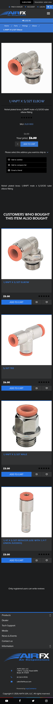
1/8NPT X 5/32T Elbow (16, 282)
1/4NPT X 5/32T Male (15, 454)
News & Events (9, 636)
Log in (42, 7)
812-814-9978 (22, 677)
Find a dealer (16, 7)
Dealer (5, 620)
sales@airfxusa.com (24, 682)
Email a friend (16, 170)
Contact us (7, 641)
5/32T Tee (8, 368)
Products (6, 615)
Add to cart (29, 144)
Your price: (22, 138)
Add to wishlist (16, 160)
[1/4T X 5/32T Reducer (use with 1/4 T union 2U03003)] (26, 512)
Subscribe (26, 2)
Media (5, 630)
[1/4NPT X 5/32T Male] (26, 426)
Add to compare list (18, 165)
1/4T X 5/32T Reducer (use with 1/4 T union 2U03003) (24, 541)
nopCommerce (31, 688)
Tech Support (8, 625)
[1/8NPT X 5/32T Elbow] (26, 254)
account (31, 7)
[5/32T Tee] (26, 340)
